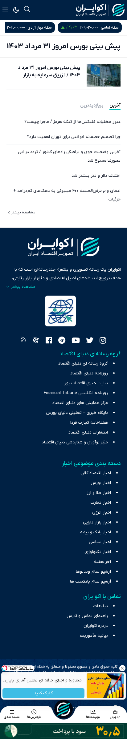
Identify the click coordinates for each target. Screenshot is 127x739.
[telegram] (61, 341)
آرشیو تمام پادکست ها (90, 581)
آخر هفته (102, 562)
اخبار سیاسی (100, 542)
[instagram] (103, 341)
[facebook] (49, 341)
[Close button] (122, 668)
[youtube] (76, 341)
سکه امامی (110, 27)
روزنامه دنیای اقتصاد (89, 373)
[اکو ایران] (100, 10)
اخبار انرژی (101, 512)
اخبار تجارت (101, 503)
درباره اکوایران (96, 626)
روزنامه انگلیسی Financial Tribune (76, 393)
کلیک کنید (43, 693)
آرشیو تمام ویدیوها (93, 572)
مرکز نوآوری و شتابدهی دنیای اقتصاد (75, 442)
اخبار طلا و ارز (99, 493)
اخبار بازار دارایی (97, 522)
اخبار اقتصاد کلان (95, 473)
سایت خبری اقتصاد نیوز (86, 383)
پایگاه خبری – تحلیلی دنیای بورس (77, 413)
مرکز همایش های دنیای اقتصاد (80, 403)
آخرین (115, 105)
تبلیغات (100, 606)
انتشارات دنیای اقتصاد (88, 432)
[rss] (23, 341)
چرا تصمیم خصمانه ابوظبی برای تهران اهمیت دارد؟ (74, 137)
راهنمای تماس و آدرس (87, 616)
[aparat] (35, 341)
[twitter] (89, 341)
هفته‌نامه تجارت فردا (89, 423)
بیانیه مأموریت (94, 636)
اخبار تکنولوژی (97, 552)
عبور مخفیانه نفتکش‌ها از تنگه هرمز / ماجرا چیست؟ (72, 122)
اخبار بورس (101, 483)
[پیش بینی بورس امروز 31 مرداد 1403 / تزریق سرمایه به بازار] (104, 75)
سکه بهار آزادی (39, 27)
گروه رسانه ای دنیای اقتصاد (83, 363)
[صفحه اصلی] (63, 709)
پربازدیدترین (91, 105)
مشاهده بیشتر (23, 212)
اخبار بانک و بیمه (95, 532)
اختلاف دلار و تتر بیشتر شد (96, 176)
